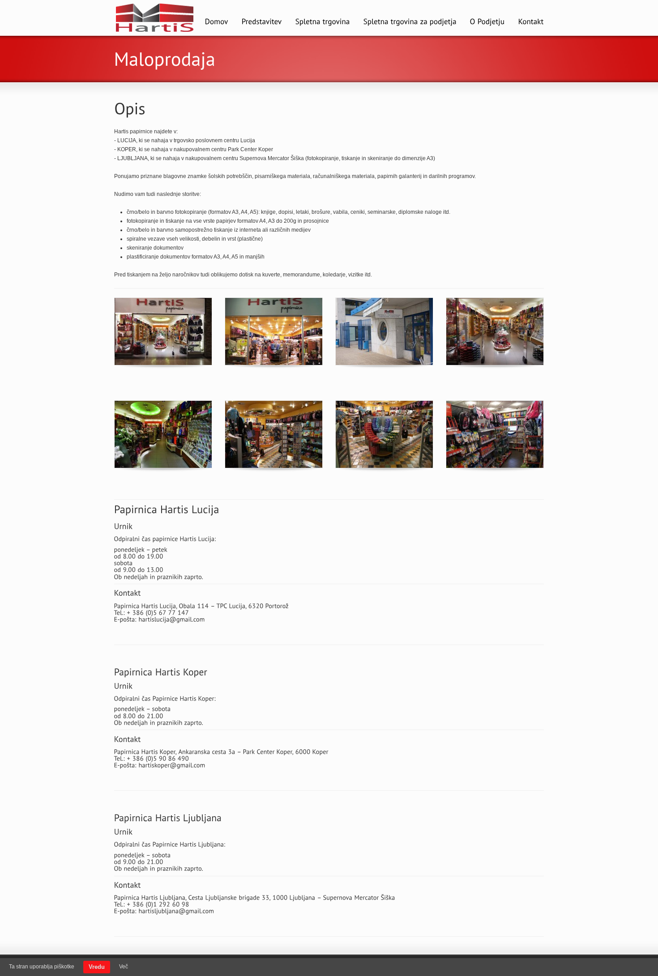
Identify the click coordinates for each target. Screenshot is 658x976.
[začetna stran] (155, 31)
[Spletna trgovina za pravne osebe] (410, 22)
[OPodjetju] (487, 22)
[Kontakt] (531, 22)
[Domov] (216, 22)
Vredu (97, 966)
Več (123, 966)
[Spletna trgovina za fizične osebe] (323, 22)
